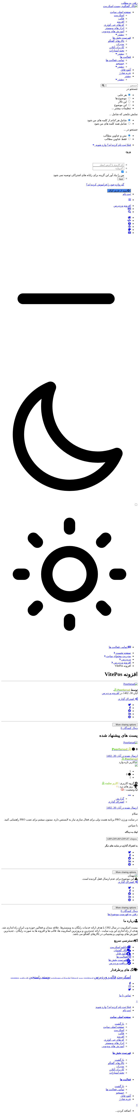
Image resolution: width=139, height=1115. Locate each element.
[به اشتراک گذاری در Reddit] (129, 710)
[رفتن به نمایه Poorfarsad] (130, 684)
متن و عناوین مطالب (115, 135)
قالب (121, 18)
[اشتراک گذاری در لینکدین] (129, 713)
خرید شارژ (125, 73)
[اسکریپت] (66, 220)
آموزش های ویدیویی (113, 31)
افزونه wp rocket (88, 978)
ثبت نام (127, 194)
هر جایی (122, 95)
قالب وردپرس (105, 977)
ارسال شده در (122, 755)
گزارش (120, 798)
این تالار (122, 101)
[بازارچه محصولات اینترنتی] (66, 232)
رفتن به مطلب (129, 3)
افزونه (120, 21)
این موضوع (120, 105)
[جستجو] (103, 85)
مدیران (120, 44)
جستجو (120, 63)
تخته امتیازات (116, 50)
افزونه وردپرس (110, 693)
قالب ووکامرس (24, 978)
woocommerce (15, 978)
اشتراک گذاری (126, 699)
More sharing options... (125, 724)
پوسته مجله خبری (56, 978)
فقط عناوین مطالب (115, 139)
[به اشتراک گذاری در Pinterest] (129, 716)
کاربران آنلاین (116, 47)
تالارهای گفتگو (116, 40)
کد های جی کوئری (114, 24)
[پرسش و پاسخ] (66, 223)
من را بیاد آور (117, 175)
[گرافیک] (66, 229)
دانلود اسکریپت (118, 947)
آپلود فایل (126, 69)
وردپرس (81, 978)
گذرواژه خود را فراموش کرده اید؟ (105, 184)
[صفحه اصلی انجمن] (66, 217)
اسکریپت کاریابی (66, 978)
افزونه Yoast (74, 978)
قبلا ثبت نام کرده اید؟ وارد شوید (112, 144)
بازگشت (119, 1023)
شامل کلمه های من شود (110, 123)
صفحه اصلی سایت (120, 12)
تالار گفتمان (120, 950)
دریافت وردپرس (118, 963)
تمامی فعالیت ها (115, 60)
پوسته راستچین (40, 977)
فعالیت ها (125, 57)
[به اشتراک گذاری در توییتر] (129, 704)
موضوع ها (121, 98)
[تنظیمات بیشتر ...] (129, 795)
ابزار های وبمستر (114, 28)
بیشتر (120, 34)
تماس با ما (125, 995)
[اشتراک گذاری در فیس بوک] (130, 707)
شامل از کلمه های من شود (107, 120)
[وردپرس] (66, 226)
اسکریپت (119, 15)
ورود (121, 178)
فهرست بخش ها (122, 37)
